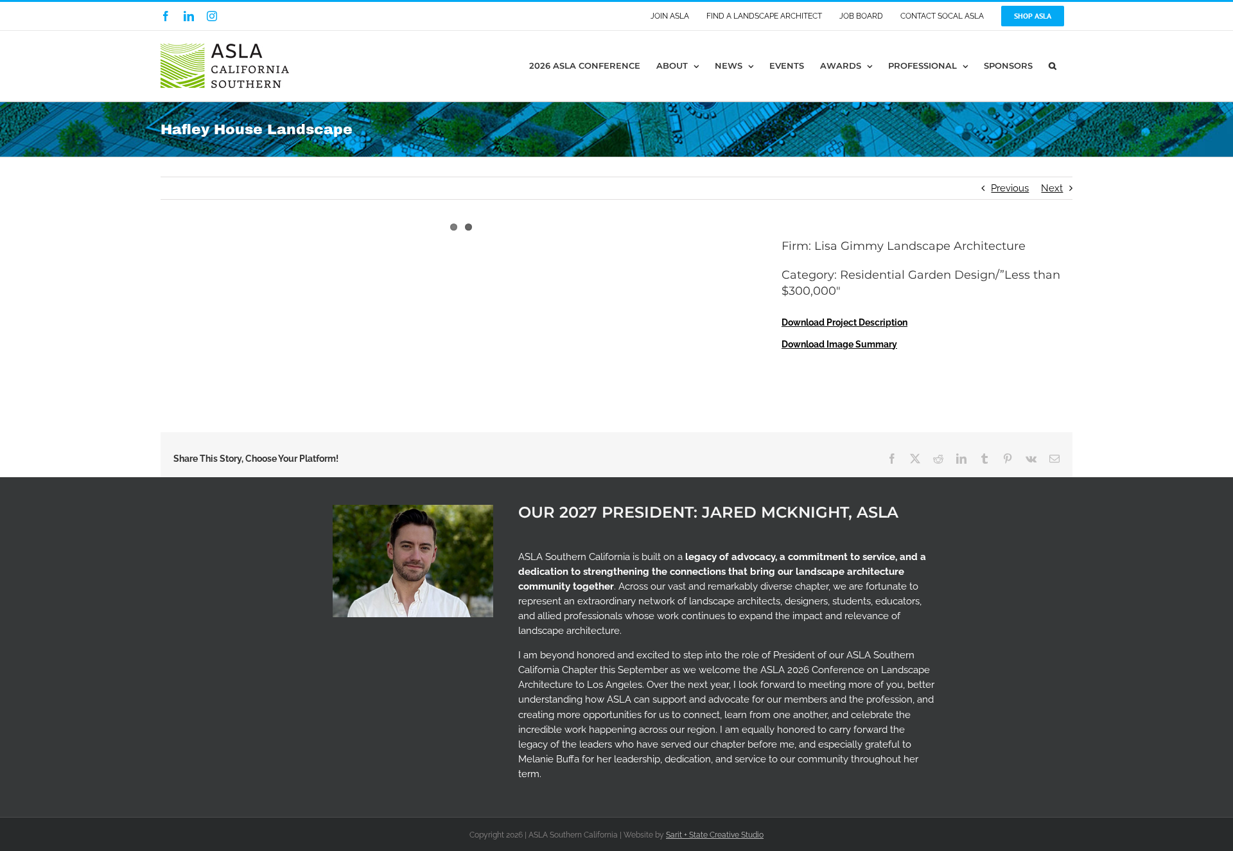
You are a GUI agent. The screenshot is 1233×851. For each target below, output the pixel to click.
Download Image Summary (839, 344)
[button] (1052, 66)
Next (1052, 188)
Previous (1010, 188)
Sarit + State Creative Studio (715, 834)
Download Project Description (844, 322)
